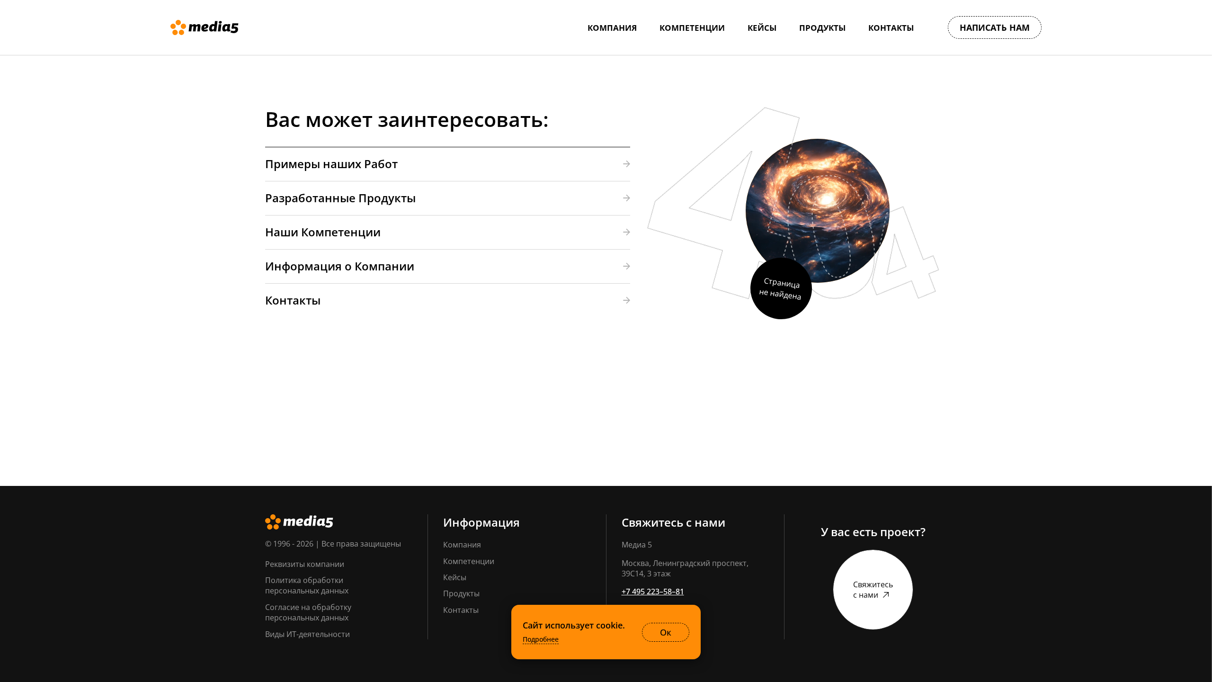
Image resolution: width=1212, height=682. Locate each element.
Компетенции (468, 561)
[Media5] (204, 27)
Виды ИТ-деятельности (307, 634)
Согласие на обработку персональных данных (308, 612)
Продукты (461, 593)
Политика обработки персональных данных (306, 585)
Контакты (461, 610)
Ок (665, 632)
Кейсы (454, 577)
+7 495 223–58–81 (653, 591)
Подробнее (541, 639)
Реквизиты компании (304, 564)
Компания (462, 544)
